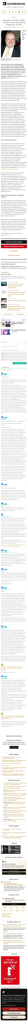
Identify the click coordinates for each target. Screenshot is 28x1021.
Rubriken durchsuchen (7, 913)
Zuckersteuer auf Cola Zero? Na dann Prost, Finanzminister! (12, 829)
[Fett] (2, 350)
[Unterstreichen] (5, 350)
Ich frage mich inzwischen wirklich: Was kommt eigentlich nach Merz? (13, 771)
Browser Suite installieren (14, 873)
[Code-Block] (13, 350)
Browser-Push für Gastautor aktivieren (14, 246)
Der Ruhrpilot (6, 765)
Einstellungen (14, 1017)
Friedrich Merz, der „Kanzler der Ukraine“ (12, 763)
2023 (23, 907)
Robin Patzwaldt (7, 783)
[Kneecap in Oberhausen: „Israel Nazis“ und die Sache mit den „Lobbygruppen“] (4, 284)
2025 (11, 907)
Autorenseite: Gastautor (14, 255)
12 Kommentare (20, 27)
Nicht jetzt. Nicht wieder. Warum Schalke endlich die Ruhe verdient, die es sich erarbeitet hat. (14, 925)
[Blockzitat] (11, 350)
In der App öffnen (14, 250)
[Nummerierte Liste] (8, 350)
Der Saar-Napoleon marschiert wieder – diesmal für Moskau (14, 833)
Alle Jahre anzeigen (6, 916)
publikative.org (13, 78)
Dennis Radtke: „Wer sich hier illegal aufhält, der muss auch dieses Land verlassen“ (15, 768)
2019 (23, 910)
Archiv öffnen (14, 904)
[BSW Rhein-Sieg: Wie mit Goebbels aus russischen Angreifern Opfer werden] (4, 292)
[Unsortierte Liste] (10, 350)
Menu (4, 12)
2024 (17, 907)
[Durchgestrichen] (7, 350)
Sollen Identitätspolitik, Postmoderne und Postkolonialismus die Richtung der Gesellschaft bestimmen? (14, 942)
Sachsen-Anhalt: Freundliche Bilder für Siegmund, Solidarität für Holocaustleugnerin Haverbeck (14, 774)
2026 (5, 907)
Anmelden (24, 342)
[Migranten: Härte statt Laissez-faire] (4, 300)
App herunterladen (14, 870)
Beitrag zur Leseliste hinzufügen (14, 242)
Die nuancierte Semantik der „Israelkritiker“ (12, 933)
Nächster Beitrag (20, 314)
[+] (16, 350)
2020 (17, 910)
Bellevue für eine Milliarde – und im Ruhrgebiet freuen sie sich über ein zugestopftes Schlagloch (16, 308)
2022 (5, 910)
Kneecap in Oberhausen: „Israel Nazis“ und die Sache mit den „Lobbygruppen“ (15, 286)
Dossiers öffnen (5, 915)
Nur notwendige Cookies (14, 1013)
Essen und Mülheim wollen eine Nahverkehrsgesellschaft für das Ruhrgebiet (14, 884)
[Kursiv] (4, 350)
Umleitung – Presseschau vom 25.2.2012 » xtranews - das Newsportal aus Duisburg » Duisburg (12, 668)
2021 (11, 910)
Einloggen (23, 266)
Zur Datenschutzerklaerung (9, 1005)
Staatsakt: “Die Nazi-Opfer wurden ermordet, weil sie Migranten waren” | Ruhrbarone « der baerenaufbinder (12, 717)
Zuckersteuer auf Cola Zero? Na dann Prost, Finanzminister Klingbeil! (12, 757)
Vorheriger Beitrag (7, 314)
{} (14, 350)
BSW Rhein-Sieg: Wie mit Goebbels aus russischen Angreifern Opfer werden (16, 294)
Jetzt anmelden (14, 747)
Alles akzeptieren (14, 1009)
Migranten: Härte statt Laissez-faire (16, 300)
